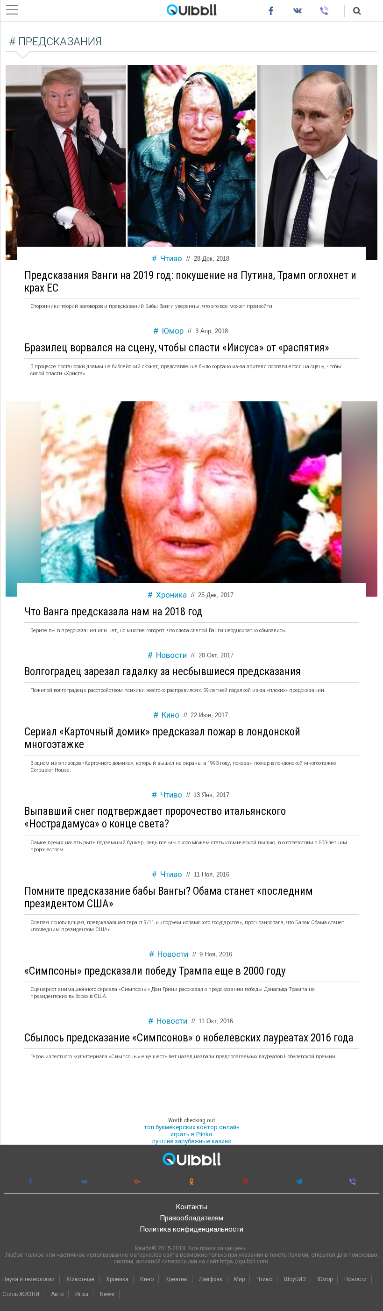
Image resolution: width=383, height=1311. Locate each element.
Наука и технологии (28, 1279)
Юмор (173, 330)
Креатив (176, 1279)
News (107, 1294)
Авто (57, 1294)
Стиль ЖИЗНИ (20, 1294)
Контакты (191, 1207)
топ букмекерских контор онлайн (192, 1127)
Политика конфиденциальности (191, 1229)
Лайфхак (210, 1279)
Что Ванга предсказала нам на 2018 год (113, 612)
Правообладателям (191, 1218)
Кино (170, 715)
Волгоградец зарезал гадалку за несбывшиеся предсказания (162, 671)
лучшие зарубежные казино (192, 1141)
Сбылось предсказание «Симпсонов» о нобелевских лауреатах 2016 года (189, 1038)
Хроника (171, 594)
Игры (81, 1294)
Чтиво (171, 258)
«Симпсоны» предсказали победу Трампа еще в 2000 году (155, 971)
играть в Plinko (191, 1134)
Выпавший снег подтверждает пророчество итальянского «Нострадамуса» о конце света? (155, 817)
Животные (80, 1279)
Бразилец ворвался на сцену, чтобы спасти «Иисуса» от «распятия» (176, 348)
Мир (239, 1279)
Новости (171, 655)
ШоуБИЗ (295, 1279)
